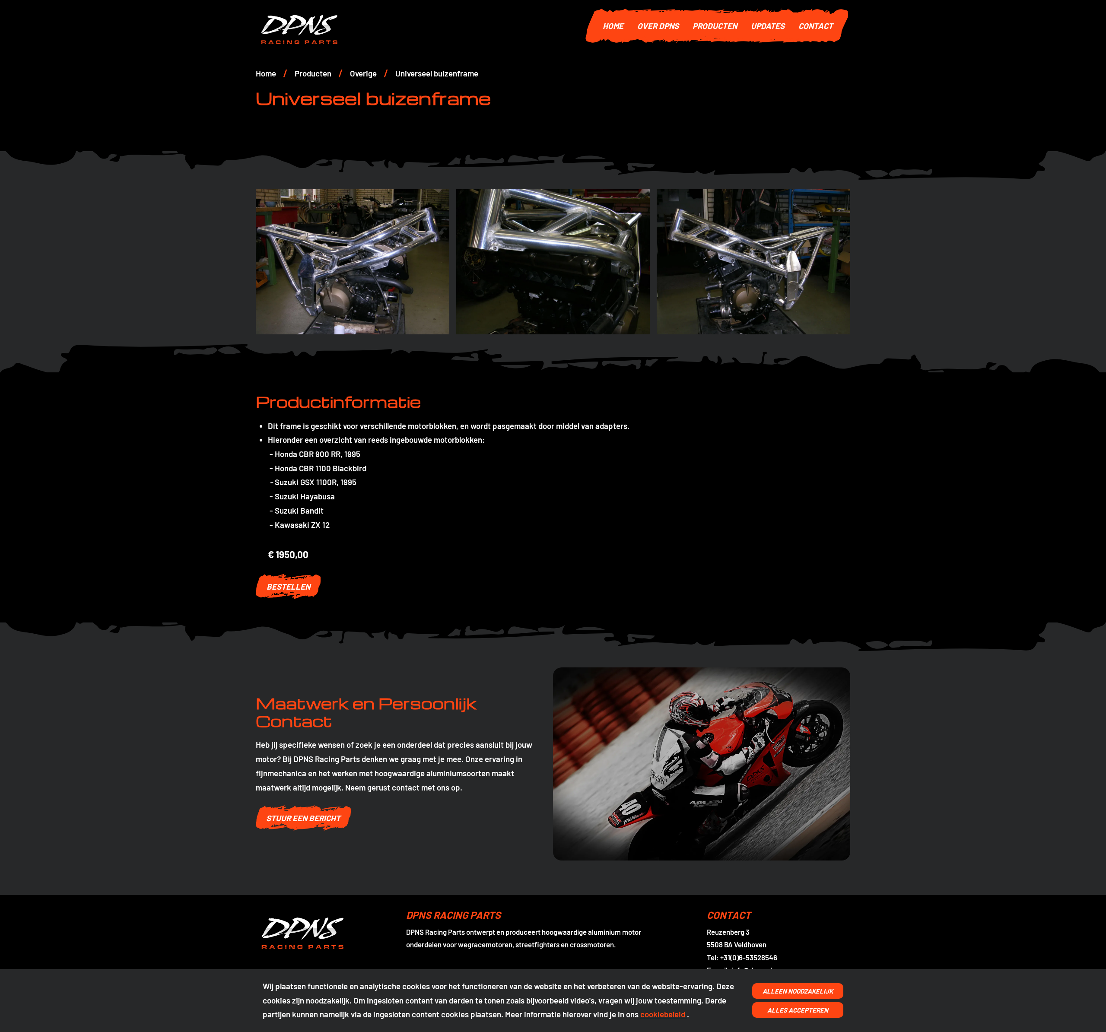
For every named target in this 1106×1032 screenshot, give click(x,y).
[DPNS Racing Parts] (417, 26)
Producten (715, 26)
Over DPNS (658, 26)
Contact (815, 26)
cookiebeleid (663, 1014)
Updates (768, 26)
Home (613, 26)
